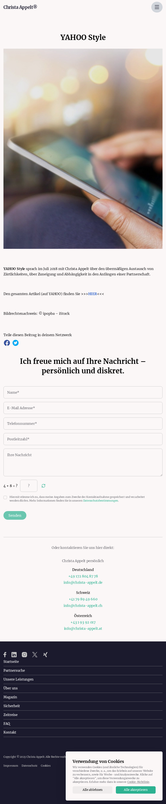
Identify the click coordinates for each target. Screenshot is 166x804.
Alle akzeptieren (136, 790)
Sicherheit (11, 706)
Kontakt (9, 732)
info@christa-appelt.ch (83, 605)
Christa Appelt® (20, 7)
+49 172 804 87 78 (83, 576)
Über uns (10, 688)
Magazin (10, 697)
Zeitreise (10, 715)
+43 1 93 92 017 (82, 622)
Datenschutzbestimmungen (100, 500)
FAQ (6, 724)
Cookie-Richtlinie (138, 781)
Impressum (10, 765)
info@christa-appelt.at (83, 628)
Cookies (45, 765)
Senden (14, 515)
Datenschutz (29, 765)
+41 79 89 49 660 (83, 599)
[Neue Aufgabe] (43, 485)
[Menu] (157, 7)
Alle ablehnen (92, 790)
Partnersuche (14, 670)
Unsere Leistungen (18, 679)
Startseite (11, 662)
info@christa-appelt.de (83, 582)
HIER (92, 294)
